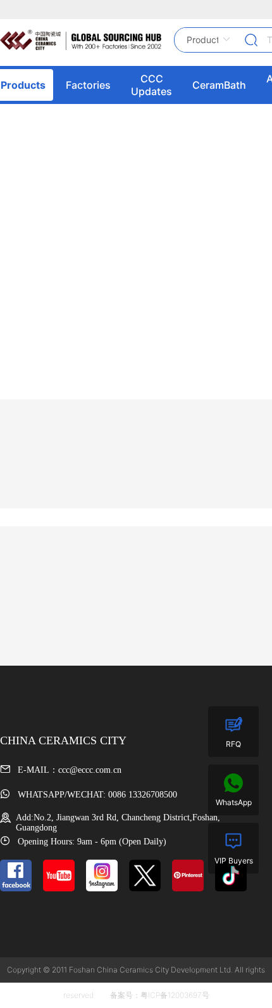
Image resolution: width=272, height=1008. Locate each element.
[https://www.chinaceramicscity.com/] (80, 40)
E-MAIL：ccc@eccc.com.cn (68, 770)
